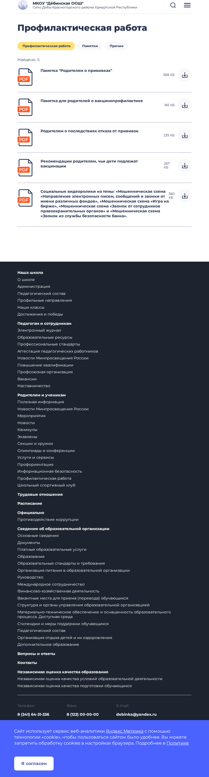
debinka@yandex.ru (136, 714)
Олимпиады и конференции (46, 450)
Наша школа (30, 272)
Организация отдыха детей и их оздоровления (64, 637)
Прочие (117, 46)
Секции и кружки (35, 443)
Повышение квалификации (45, 365)
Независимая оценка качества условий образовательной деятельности (89, 678)
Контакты (27, 662)
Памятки (90, 46)
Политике (178, 743)
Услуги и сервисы (35, 457)
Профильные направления (44, 300)
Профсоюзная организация (45, 371)
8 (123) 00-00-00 (83, 714)
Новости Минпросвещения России (53, 358)
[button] (173, 5)
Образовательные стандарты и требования (61, 563)
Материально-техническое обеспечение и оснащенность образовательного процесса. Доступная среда (94, 614)
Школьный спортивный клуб (46, 485)
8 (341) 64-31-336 (33, 714)
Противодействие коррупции (48, 519)
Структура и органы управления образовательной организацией (83, 604)
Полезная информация (40, 401)
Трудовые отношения (40, 494)
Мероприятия (31, 415)
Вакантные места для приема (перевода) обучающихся (72, 598)
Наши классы (30, 307)
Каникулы (27, 429)
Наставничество (33, 385)
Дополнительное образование (48, 644)
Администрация (33, 286)
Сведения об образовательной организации (63, 529)
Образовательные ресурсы (44, 337)
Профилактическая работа (46, 46)
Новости (26, 422)
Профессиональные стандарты (48, 344)
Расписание (29, 503)
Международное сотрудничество (51, 584)
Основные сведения (38, 535)
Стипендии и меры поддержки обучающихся (63, 623)
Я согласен (34, 763)
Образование (31, 556)
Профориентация (35, 464)
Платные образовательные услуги (52, 549)
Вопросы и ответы (36, 653)
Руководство (30, 577)
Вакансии (27, 379)
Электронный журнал (39, 330)
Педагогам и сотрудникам (44, 323)
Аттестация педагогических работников (57, 351)
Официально (30, 512)
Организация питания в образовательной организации (73, 570)
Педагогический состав (41, 293)
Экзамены (27, 436)
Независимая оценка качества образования (62, 672)
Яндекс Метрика (124, 731)
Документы (28, 542)
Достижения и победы (40, 314)
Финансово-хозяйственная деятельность (58, 591)
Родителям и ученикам (41, 395)
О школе (26, 279)
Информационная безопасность (49, 471)
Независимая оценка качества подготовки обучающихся (74, 685)
